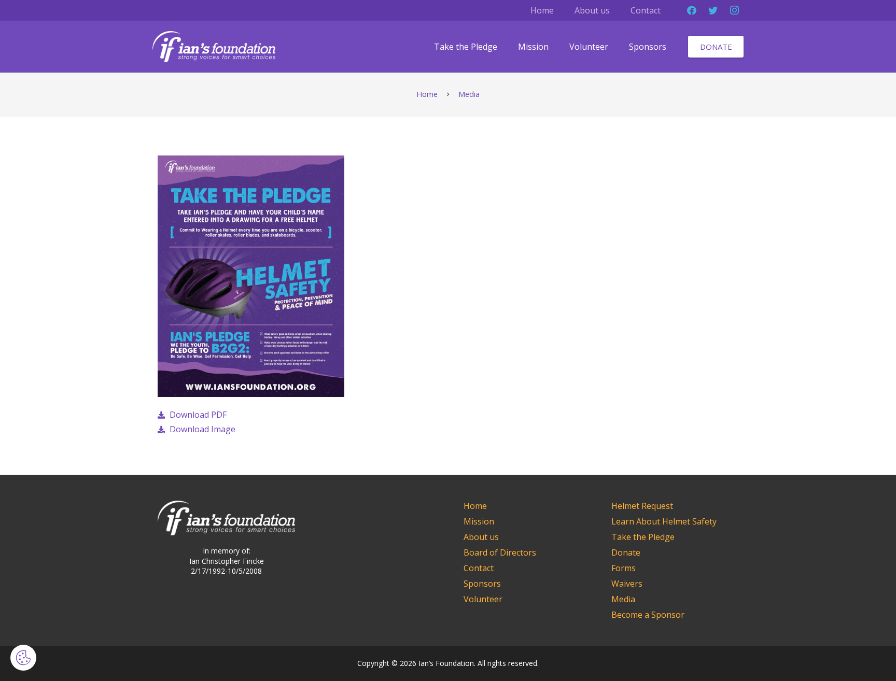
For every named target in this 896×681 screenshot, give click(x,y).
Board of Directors (500, 552)
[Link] (213, 46)
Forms (623, 568)
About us (481, 537)
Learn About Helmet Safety (664, 521)
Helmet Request (642, 506)
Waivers (626, 583)
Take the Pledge (643, 537)
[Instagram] (734, 10)
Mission (479, 521)
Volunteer (483, 599)
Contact (479, 568)
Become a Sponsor (647, 614)
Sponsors (482, 583)
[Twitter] (713, 10)
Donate (625, 552)
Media (623, 599)
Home (475, 506)
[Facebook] (691, 10)
